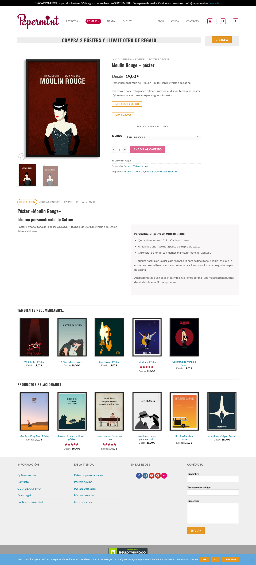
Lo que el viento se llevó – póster (72, 437)
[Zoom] (21, 156)
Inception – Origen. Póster (221, 436)
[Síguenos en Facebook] (139, 476)
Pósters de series (84, 495)
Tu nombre (193, 473)
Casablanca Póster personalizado (147, 437)
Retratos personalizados (88, 475)
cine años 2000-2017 (133, 171)
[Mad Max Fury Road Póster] (34, 411)
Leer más (230, 559)
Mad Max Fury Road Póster (34, 436)
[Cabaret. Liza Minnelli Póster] (184, 337)
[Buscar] (223, 21)
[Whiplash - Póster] (34, 337)
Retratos (72, 21)
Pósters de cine (159, 59)
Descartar (214, 3)
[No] (251, 560)
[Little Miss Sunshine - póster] (184, 411)
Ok (205, 559)
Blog (161, 21)
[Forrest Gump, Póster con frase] (109, 411)
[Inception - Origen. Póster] (222, 411)
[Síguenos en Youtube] (158, 476)
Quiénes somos (26, 475)
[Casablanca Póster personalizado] (147, 411)
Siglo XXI (172, 171)
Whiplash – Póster (34, 362)
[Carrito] (210, 21)
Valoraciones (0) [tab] (49, 202)
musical (149, 171)
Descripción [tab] (27, 202)
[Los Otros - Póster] (109, 337)
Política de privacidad (30, 502)
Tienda (111, 21)
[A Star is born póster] (72, 337)
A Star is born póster (72, 362)
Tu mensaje (193, 500)
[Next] (100, 108)
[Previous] (23, 108)
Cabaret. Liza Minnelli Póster (184, 363)
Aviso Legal (24, 495)
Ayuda (175, 21)
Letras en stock (83, 502)
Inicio (115, 59)
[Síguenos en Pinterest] (151, 476)
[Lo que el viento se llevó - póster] (72, 411)
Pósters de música (85, 488)
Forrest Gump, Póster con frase (109, 437)
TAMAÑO (117, 136)
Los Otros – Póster (109, 362)
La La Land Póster (146, 362)
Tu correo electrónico (199, 487)
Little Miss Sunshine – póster (184, 437)
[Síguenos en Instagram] (145, 476)
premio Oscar (160, 171)
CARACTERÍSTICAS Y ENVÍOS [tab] (80, 202)
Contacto (192, 21)
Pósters (92, 21)
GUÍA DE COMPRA (29, 488)
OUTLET (127, 21)
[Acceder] (235, 21)
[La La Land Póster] (147, 337)
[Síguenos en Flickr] (164, 476)
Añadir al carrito (147, 149)
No (215, 559)
